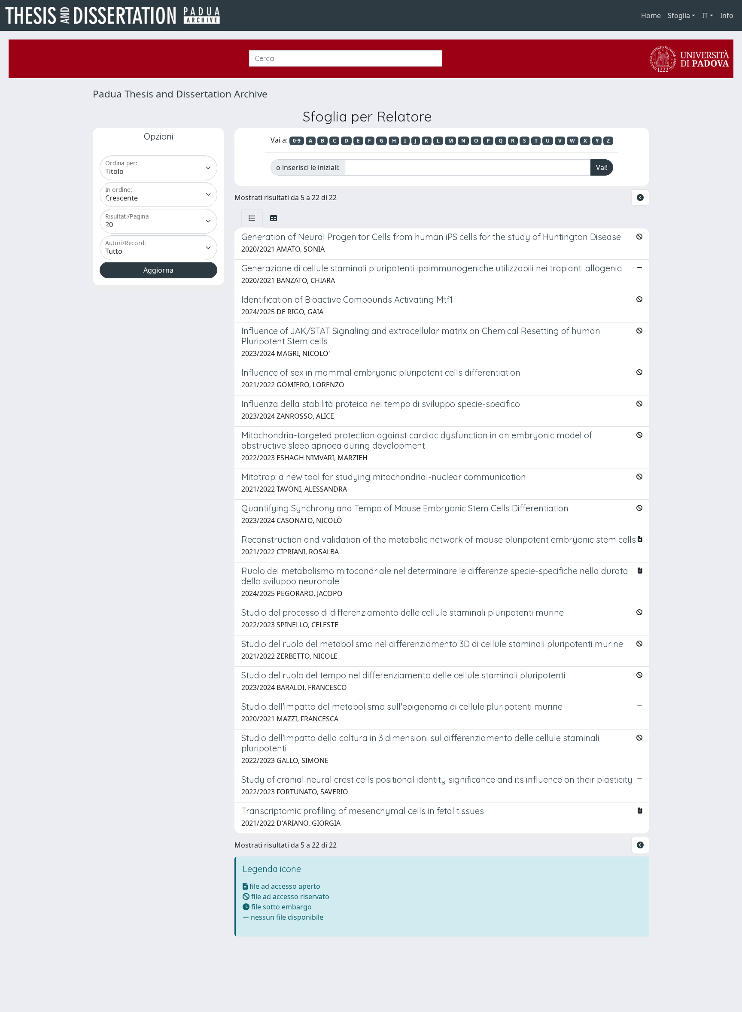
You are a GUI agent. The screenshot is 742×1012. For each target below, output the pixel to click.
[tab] (252, 218)
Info (726, 15)
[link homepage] (116, 15)
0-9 (297, 140)
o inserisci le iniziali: (308, 167)
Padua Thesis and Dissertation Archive (180, 93)
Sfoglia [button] (679, 15)
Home (651, 15)
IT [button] (705, 15)
